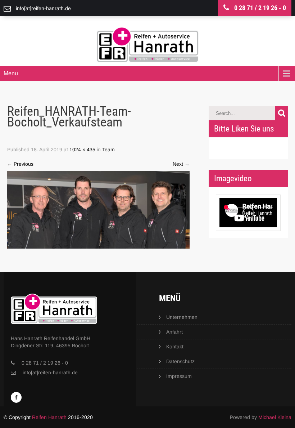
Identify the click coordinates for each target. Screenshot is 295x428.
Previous (20, 164)
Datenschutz (180, 361)
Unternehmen (182, 317)
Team (108, 149)
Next (181, 164)
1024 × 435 (82, 149)
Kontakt (174, 346)
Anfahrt (174, 332)
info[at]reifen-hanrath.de (50, 372)
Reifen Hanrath (49, 417)
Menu (11, 73)
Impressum (179, 376)
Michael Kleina (274, 417)
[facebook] (16, 397)
